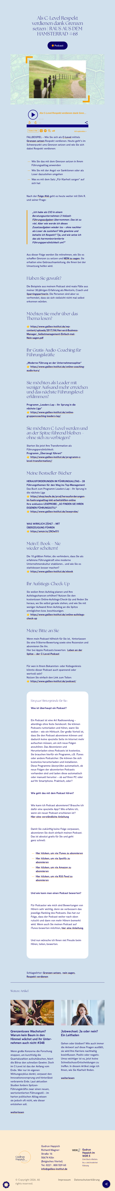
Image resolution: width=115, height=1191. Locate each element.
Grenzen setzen (35, 140)
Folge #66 (43, 196)
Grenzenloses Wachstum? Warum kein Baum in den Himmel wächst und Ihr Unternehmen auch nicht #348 (31, 1037)
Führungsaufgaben (42, 219)
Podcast (59, 45)
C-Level (67, 137)
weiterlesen (17, 1112)
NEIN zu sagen (72, 258)
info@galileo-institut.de (54, 1169)
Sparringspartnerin (37, 294)
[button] (6, 1185)
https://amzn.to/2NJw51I (44, 531)
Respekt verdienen (37, 976)
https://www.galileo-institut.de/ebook (51, 571)
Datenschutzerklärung (87, 1179)
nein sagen (69, 972)
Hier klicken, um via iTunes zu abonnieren (59, 853)
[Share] (106, 1184)
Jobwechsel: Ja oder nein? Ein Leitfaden (79, 1033)
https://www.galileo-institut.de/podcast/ (53, 681)
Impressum (64, 1179)
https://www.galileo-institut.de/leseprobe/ (54, 511)
